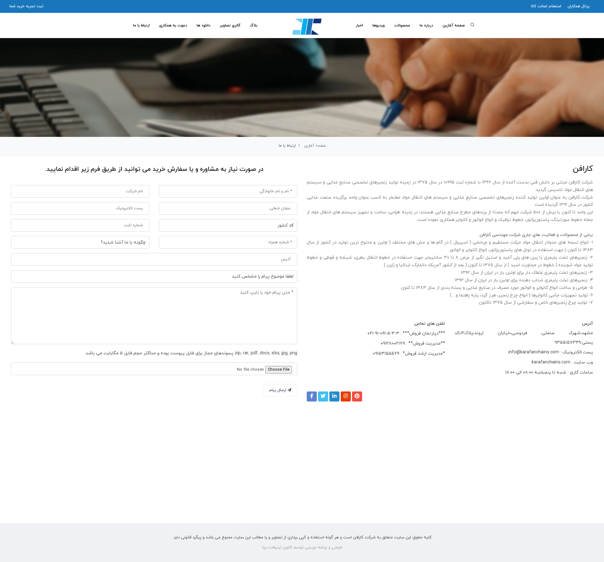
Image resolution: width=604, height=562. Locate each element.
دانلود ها (203, 25)
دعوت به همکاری (173, 25)
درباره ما (426, 25)
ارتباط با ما (141, 25)
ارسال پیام (278, 390)
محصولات (402, 25)
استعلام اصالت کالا (546, 6)
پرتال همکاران (579, 6)
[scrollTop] (589, 550)
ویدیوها (378, 25)
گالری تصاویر (230, 25)
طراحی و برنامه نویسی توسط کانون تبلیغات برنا (302, 547)
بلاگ (253, 25)
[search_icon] (472, 25)
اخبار (359, 25)
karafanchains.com (551, 362)
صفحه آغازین (454, 25)
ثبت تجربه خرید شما (26, 6)
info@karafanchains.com (533, 352)
